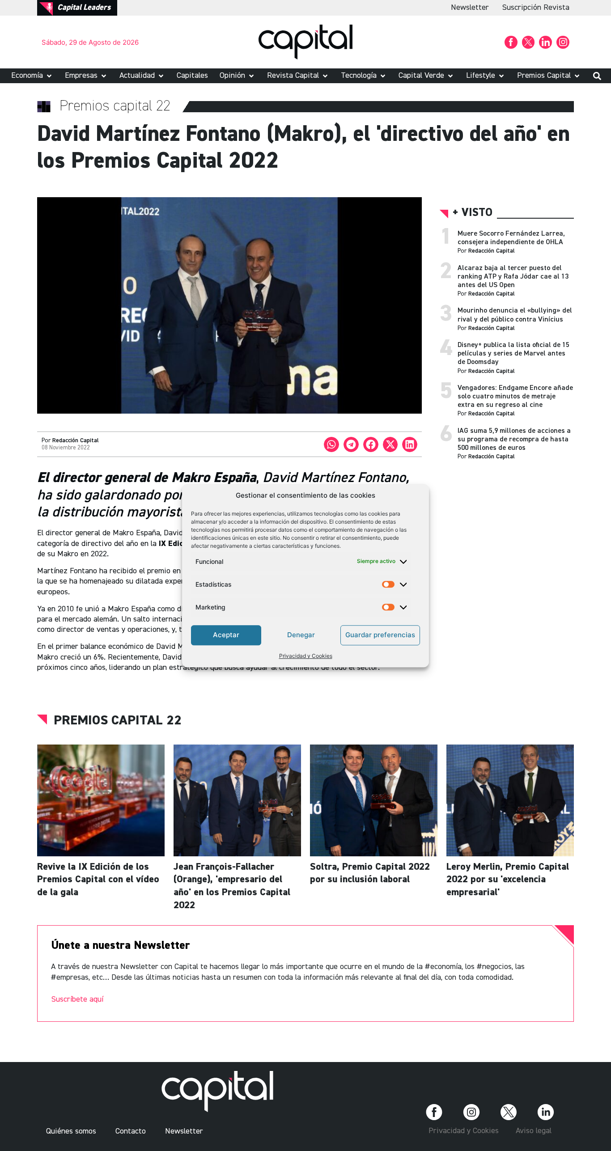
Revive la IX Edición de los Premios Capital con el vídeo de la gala (98, 879)
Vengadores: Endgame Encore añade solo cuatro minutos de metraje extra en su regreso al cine (515, 397)
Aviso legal (534, 1131)
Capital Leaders (83, 8)
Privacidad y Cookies (305, 655)
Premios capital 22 (118, 721)
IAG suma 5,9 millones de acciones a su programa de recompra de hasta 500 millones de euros (514, 439)
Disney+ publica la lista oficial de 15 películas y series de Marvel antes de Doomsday (513, 354)
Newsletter (470, 8)
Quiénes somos (71, 1131)
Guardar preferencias (380, 635)
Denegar (301, 635)
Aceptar (226, 635)
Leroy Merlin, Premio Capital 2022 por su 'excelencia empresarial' (507, 879)
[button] (32, 75)
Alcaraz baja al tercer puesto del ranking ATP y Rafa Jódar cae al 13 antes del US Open (513, 277)
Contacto (130, 1131)
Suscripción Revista (535, 8)
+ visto (472, 213)
